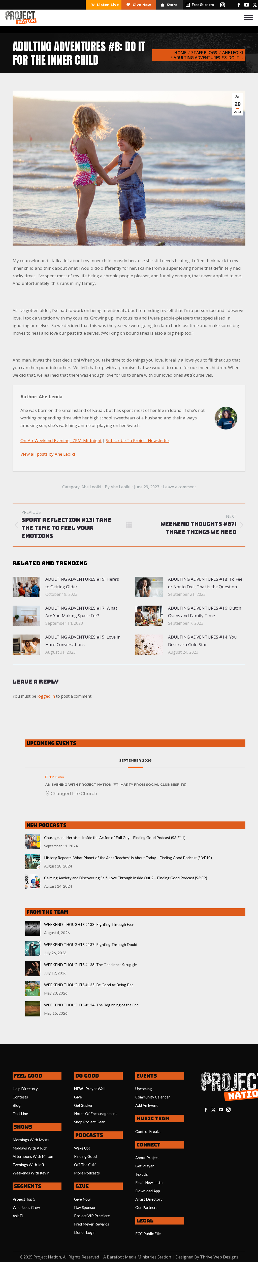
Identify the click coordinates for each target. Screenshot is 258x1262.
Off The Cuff (85, 1164)
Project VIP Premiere (92, 1215)
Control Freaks (147, 1131)
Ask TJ (18, 1215)
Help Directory (25, 1088)
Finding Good (85, 1156)
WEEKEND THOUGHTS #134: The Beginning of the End (91, 1005)
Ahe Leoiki (91, 487)
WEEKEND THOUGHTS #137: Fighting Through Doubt (91, 944)
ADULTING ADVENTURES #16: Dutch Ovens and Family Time (204, 611)
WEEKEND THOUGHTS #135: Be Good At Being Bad (89, 984)
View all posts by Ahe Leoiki (47, 454)
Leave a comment (179, 486)
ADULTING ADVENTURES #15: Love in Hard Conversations (82, 640)
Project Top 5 (24, 1199)
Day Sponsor (85, 1207)
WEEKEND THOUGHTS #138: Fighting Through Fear (89, 924)
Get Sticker (83, 1105)
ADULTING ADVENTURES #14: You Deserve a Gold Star (202, 640)
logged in (46, 696)
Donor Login (84, 1232)
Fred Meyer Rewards (91, 1224)
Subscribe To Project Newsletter (137, 440)
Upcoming (143, 1088)
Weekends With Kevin (31, 1173)
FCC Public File (148, 1233)
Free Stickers (203, 5)
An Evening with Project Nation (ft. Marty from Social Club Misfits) (115, 784)
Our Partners (146, 1207)
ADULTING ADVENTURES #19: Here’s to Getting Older (82, 582)
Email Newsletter (149, 1182)
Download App (147, 1191)
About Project (147, 1157)
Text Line (20, 1113)
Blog (17, 1105)
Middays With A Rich (30, 1148)
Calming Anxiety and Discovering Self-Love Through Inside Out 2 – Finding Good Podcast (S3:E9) (125, 878)
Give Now (82, 1199)
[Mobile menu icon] (248, 17)
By (117, 486)
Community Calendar (152, 1097)
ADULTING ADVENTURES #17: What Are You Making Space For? (81, 611)
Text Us (141, 1174)
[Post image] (26, 587)
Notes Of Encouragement (95, 1113)
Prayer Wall (95, 1088)
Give (78, 1097)
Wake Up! (82, 1148)
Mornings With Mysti (31, 1139)
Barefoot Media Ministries (131, 1257)
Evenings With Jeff (28, 1164)
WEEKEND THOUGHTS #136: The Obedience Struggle (90, 964)
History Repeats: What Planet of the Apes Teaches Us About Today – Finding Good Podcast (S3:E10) (128, 857)
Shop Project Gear (89, 1122)
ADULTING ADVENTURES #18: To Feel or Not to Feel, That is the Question (206, 582)
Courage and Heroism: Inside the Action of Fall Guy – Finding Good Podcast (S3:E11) (114, 837)
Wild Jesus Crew (26, 1207)
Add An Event (146, 1105)
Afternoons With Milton (33, 1156)
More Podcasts (87, 1173)
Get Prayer (144, 1166)
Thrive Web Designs (219, 1257)
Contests (20, 1097)
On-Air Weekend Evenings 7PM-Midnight (61, 440)
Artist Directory (149, 1199)
